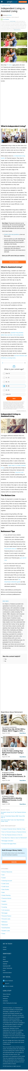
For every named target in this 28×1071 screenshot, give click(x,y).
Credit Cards (5, 883)
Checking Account (7, 880)
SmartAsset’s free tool (10, 548)
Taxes (3, 933)
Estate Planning (6, 895)
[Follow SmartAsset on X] (4, 983)
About (4, 959)
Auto (3, 874)
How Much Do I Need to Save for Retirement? (14, 837)
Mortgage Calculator (7, 840)
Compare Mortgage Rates (9, 843)
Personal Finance (6, 916)
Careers (4, 949)
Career (4, 877)
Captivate (5, 963)
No (5, 661)
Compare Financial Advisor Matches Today (13, 829)
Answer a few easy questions (11, 234)
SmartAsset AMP (6, 966)
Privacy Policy (6, 996)
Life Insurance (6, 910)
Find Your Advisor (14, 262)
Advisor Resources (7, 872)
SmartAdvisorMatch (7, 972)
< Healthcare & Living (5, 5)
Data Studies (5, 889)
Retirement (5, 924)
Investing (4, 907)
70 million (9, 65)
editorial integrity (12, 21)
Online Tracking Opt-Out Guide (10, 1003)
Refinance (4, 922)
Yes (5, 659)
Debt (3, 892)
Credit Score (5, 886)
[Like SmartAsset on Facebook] (4, 980)
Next (14, 398)
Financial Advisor (6, 898)
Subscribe (14, 862)
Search (4, 957)
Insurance (4, 904)
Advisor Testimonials (7, 968)
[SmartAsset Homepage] (12, 2)
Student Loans (6, 930)
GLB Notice (5, 1000)
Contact (4, 947)
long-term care (19, 472)
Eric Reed (6, 601)
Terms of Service (6, 994)
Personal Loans (6, 919)
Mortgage (4, 913)
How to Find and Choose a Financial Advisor (14, 832)
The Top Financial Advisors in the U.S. (12, 835)
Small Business (6, 927)
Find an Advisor (22, 1)
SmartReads (5, 961)
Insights (4, 901)
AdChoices (5, 998)
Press (4, 970)
